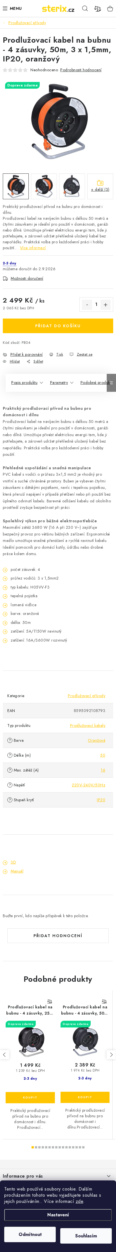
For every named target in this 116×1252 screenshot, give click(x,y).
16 (103, 770)
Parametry (59, 382)
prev (4, 1054)
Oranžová (96, 740)
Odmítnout (30, 1234)
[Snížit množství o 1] (87, 305)
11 (70, 1147)
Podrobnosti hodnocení (81, 70)
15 (83, 1147)
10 (66, 1147)
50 (102, 755)
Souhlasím (86, 1236)
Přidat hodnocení (58, 936)
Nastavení (58, 1215)
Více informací (33, 248)
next (111, 1054)
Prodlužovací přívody (86, 696)
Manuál (17, 871)
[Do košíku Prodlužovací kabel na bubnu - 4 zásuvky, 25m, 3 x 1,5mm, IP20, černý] (30, 1097)
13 (76, 1147)
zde (79, 1201)
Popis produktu (24, 382)
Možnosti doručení (27, 278)
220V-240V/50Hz (88, 785)
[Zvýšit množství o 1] (106, 305)
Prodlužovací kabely (88, 725)
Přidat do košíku (58, 326)
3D (13, 862)
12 (73, 1147)
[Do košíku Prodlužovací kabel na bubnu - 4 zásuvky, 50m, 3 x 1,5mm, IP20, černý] (85, 1097)
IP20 (101, 800)
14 (80, 1147)
